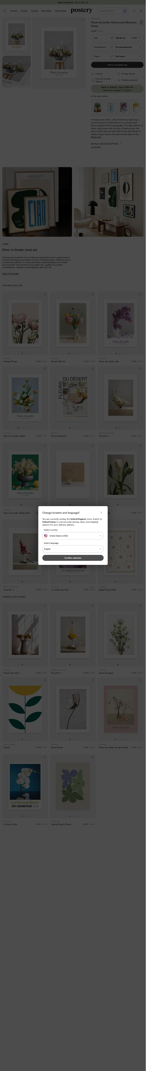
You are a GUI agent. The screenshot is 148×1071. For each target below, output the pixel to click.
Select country (51, 530)
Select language (51, 543)
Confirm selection (73, 558)
